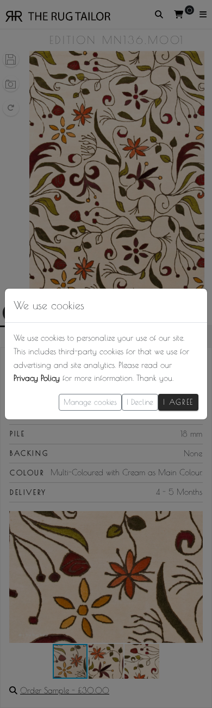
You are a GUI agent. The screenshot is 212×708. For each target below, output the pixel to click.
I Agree (178, 402)
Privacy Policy (37, 377)
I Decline (140, 402)
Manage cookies (90, 402)
